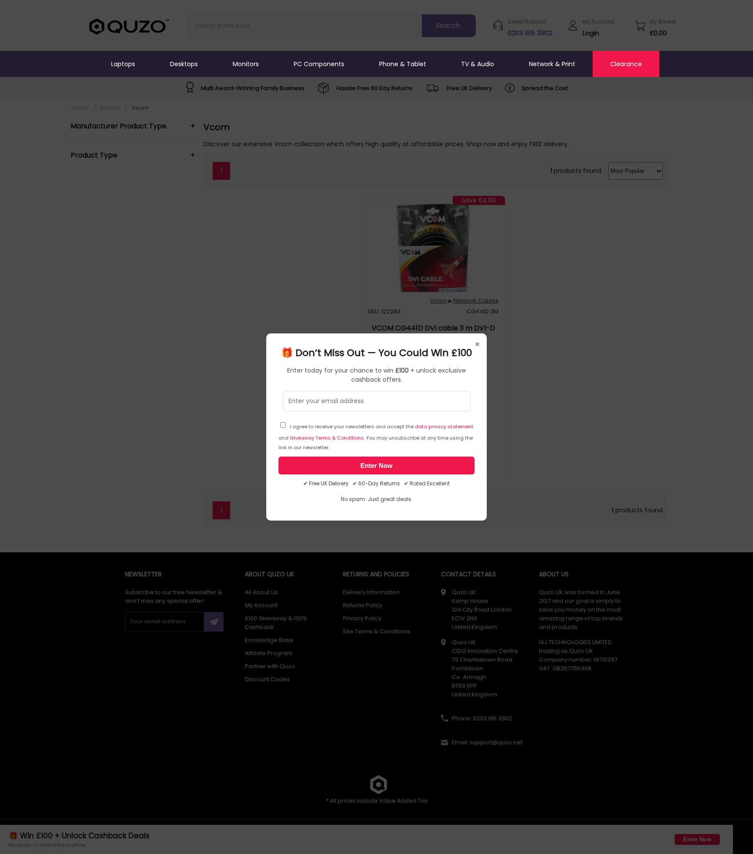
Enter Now (376, 465)
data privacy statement (444, 426)
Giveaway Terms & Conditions (327, 437)
